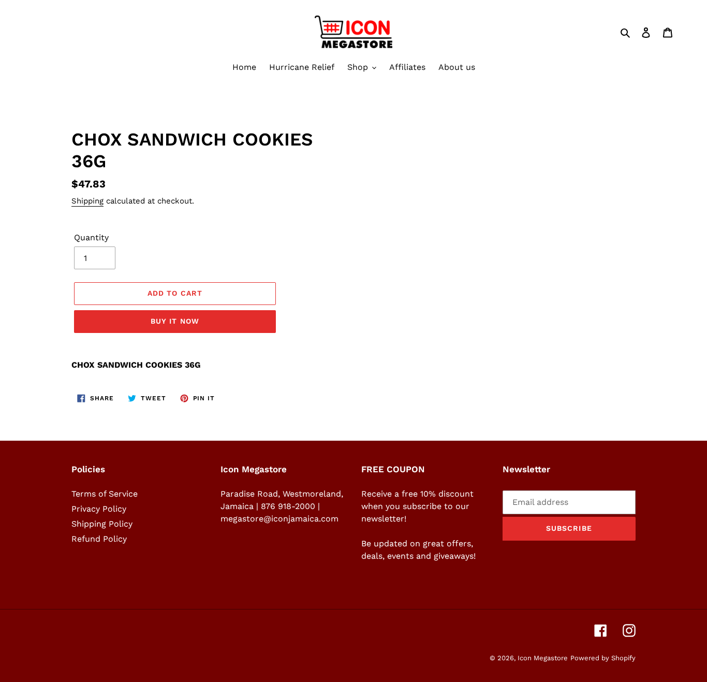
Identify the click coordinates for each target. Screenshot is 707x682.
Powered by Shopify (603, 658)
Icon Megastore (543, 658)
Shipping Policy (101, 524)
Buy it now (175, 321)
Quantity (91, 237)
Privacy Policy (98, 509)
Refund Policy (99, 539)
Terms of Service (104, 494)
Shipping (87, 201)
